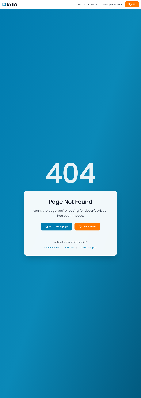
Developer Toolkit (111, 4)
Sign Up (132, 4)
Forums (92, 4)
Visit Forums (89, 226)
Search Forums (51, 247)
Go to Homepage (58, 226)
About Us (69, 247)
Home (81, 4)
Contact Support (88, 247)
